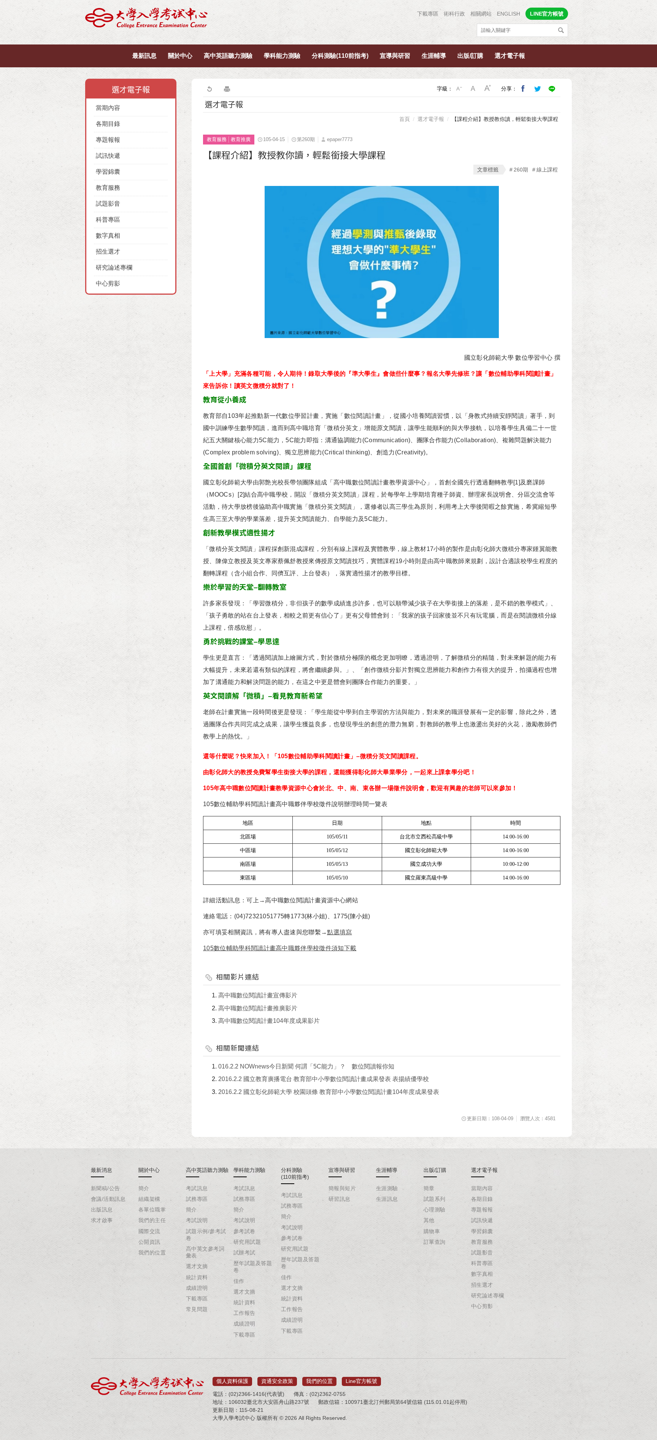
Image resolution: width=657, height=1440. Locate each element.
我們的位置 (152, 1252)
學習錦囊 (108, 171)
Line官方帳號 (361, 1381)
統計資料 (197, 1277)
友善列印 (227, 89)
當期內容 (108, 108)
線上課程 (547, 170)
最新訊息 (144, 55)
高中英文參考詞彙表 (205, 1252)
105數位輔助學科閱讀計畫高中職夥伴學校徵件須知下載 (279, 948)
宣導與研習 (395, 55)
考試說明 (197, 1220)
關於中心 (180, 55)
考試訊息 (197, 1188)
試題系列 (435, 1199)
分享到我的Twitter (538, 89)
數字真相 (108, 235)
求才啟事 (102, 1220)
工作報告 (244, 1313)
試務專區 (197, 1199)
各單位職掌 (152, 1210)
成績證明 (197, 1288)
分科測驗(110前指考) (340, 55)
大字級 (488, 89)
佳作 (238, 1281)
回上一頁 (209, 89)
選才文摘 (197, 1266)
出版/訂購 (470, 55)
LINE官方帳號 (546, 14)
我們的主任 (152, 1220)
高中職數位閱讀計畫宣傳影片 (257, 995)
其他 (429, 1220)
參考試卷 (244, 1231)
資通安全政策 (277, 1381)
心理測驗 (435, 1210)
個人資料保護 (232, 1381)
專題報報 (108, 140)
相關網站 (481, 14)
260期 (521, 170)
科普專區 (108, 219)
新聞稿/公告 (105, 1188)
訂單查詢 (435, 1242)
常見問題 (197, 1309)
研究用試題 (247, 1242)
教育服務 (108, 187)
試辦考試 (244, 1252)
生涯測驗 (387, 1188)
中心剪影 (108, 283)
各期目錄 (108, 124)
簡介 (143, 1188)
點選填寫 (339, 932)
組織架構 (149, 1199)
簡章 (429, 1188)
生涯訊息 (387, 1199)
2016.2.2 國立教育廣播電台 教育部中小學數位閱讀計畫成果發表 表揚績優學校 (323, 1079)
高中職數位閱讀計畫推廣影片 (257, 1008)
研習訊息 (339, 1199)
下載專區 (427, 14)
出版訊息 (102, 1210)
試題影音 (108, 203)
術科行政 (454, 14)
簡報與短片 (342, 1188)
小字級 (459, 89)
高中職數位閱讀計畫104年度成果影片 (269, 1021)
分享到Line (552, 89)
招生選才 (108, 251)
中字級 (473, 89)
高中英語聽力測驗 (228, 55)
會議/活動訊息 (108, 1199)
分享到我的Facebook (523, 89)
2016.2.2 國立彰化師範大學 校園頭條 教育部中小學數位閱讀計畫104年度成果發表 (328, 1092)
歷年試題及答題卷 (252, 1266)
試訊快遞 (108, 155)
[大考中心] (147, 20)
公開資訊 (149, 1242)
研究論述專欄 (114, 267)
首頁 (404, 119)
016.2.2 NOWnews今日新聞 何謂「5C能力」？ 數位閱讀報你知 (306, 1066)
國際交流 (149, 1231)
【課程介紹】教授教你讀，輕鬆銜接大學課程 (505, 119)
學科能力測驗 (282, 55)
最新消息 (101, 1170)
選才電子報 (510, 55)
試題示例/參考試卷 (206, 1234)
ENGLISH (508, 14)
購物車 (432, 1231)
